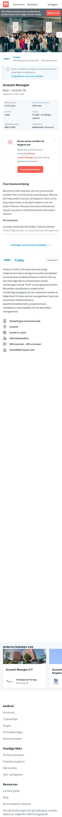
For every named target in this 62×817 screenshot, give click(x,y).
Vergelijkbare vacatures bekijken (27, 76)
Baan (6, 90)
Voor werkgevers (13, 774)
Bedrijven (32, 4)
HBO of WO (10, 127)
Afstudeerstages (13, 732)
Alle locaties (10, 768)
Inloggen (53, 4)
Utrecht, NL (19, 90)
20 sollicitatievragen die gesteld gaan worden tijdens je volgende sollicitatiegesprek (30, 812)
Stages (7, 725)
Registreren (53, 12)
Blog (5, 797)
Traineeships (10, 719)
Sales (7, 114)
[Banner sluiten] (54, 139)
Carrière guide (11, 791)
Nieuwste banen (12, 738)
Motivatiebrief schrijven (17, 804)
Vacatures (18, 4)
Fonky (16, 57)
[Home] (5, 4)
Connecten (52, 260)
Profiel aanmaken (30, 169)
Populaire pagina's (14, 761)
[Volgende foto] (56, 34)
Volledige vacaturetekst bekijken (28, 244)
